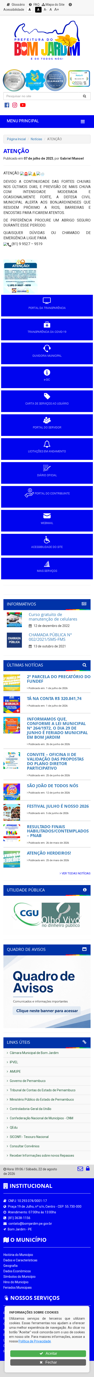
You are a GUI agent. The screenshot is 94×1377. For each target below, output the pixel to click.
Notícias (36, 139)
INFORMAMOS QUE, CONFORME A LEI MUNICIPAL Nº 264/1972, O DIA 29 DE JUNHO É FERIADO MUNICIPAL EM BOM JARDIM (57, 728)
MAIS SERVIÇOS (47, 571)
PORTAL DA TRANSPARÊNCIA (47, 308)
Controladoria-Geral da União (30, 1109)
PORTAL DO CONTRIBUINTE (52, 493)
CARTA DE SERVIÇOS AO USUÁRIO (47, 403)
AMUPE (15, 1071)
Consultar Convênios (24, 1146)
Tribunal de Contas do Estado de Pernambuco (42, 1090)
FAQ (36, 4)
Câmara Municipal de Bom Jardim (34, 1053)
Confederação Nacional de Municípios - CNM (41, 1118)
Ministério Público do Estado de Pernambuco (41, 1099)
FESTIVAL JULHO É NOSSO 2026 (58, 806)
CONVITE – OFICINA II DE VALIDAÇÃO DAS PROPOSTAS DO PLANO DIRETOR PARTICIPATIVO (55, 761)
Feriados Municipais (17, 1287)
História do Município (18, 1255)
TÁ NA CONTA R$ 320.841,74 (54, 698)
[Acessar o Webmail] (80, 1169)
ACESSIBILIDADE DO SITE (47, 547)
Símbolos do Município (19, 1276)
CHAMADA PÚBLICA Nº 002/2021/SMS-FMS (50, 637)
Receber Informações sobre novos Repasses (41, 1155)
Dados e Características (20, 1260)
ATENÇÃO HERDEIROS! (49, 853)
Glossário (18, 4)
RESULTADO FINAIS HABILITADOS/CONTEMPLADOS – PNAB (58, 831)
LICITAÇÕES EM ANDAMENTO (47, 451)
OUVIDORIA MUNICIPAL (47, 355)
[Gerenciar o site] (88, 1169)
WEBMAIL (47, 523)
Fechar (50, 1362)
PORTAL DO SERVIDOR (47, 427)
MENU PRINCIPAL (23, 120)
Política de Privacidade (34, 1341)
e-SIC (47, 379)
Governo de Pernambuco (27, 1081)
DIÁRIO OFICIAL (47, 475)
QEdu (13, 1127)
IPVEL (13, 1062)
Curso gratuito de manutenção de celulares (53, 617)
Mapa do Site (55, 4)
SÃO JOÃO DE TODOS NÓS (52, 785)
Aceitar (51, 1353)
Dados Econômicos (17, 1271)
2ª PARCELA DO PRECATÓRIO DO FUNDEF (59, 679)
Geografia (10, 1266)
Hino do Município (16, 1282)
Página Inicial (16, 139)
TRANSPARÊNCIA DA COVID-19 (47, 331)
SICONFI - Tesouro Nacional (29, 1137)
